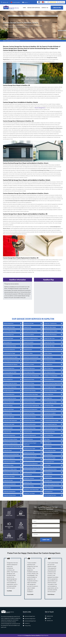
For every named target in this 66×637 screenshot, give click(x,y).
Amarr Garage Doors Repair (9, 327)
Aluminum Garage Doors (8, 323)
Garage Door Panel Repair (29, 413)
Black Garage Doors (8, 342)
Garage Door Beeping (8, 405)
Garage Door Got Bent (8, 480)
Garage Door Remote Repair (30, 428)
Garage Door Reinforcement (30, 424)
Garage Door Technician (29, 478)
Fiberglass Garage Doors (9, 390)
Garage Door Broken (8, 413)
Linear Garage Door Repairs (50, 386)
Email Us (26, 2)
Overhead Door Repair (48, 405)
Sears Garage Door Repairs (49, 457)
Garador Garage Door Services (10, 398)
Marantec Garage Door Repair (50, 390)
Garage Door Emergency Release (10, 439)
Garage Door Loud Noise (29, 364)
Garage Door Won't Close (49, 338)
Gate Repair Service (48, 357)
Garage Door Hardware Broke (10, 495)
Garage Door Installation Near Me (31, 338)
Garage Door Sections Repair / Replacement (30, 443)
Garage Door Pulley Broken (29, 420)
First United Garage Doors (9, 394)
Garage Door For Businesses (9, 461)
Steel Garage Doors (48, 472)
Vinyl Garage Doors (48, 480)
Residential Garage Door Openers (51, 428)
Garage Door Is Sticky (28, 345)
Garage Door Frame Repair (9, 476)
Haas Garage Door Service (49, 372)
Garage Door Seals (7, 431)
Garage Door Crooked (8, 428)
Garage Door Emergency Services (10, 443)
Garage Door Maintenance (29, 368)
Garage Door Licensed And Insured (31, 357)
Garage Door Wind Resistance (50, 334)
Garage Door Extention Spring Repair (11, 454)
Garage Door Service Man (29, 452)
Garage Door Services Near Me (30, 456)
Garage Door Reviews (28, 439)
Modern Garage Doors (48, 394)
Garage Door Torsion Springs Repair (31, 489)
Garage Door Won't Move (49, 342)
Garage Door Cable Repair (9, 416)
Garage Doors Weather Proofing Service (52, 349)
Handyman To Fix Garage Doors (50, 375)
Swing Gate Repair (48, 476)
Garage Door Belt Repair (9, 409)
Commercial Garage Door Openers (10, 364)
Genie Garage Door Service (49, 360)
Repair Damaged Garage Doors (50, 424)
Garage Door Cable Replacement (10, 420)
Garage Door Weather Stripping (50, 330)
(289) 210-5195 (57, 7)
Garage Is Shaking (48, 353)
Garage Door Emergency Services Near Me (12, 446)
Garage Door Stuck (28, 474)
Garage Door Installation (29, 334)
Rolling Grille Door (47, 443)
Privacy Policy (28, 625)
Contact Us (45, 7)
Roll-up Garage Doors (48, 435)
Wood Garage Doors (48, 491)
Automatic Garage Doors (9, 334)
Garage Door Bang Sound (9, 401)
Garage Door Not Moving (29, 383)
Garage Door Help (27, 327)
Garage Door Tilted (28, 482)
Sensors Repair (47, 465)
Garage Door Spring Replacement (31, 463)
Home (24, 7)
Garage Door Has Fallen (29, 323)
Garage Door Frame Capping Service (11, 472)
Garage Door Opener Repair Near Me (31, 405)
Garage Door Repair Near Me (30, 435)
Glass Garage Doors (48, 364)
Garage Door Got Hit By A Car (10, 484)
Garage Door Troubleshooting (50, 323)
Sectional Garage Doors (49, 461)
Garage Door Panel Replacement (30, 409)
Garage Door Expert (8, 450)
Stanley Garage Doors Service (50, 469)
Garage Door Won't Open (49, 345)
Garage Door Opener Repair (29, 401)
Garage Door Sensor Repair (29, 448)
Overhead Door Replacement (50, 409)
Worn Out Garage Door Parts (50, 495)
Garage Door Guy (7, 487)
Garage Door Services (33, 7)
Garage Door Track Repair (29, 493)
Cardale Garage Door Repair (9, 353)
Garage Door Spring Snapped (30, 470)
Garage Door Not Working (29, 386)
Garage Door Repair (28, 431)
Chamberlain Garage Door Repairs (10, 357)
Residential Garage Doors (49, 431)
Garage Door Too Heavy (29, 485)
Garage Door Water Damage (50, 327)
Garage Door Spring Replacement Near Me (32, 467)
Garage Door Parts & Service (30, 416)
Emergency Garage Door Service (10, 383)
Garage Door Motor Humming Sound (31, 375)
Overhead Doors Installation (50, 413)
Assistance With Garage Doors (10, 330)
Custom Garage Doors (8, 375)
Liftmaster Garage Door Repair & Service (52, 383)
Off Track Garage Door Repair (50, 401)
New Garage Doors (48, 398)
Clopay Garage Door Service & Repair (11, 360)
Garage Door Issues (28, 349)
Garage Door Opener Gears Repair (31, 394)
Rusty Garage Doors (48, 454)
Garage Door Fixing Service (9, 457)
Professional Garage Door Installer (51, 420)
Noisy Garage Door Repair (29, 372)
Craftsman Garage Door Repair (10, 372)
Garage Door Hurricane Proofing (30, 330)
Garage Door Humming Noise (9, 491)
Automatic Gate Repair (8, 338)
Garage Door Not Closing (29, 379)
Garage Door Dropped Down (9, 435)
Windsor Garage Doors (48, 487)
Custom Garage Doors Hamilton (13, 40)
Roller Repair (47, 439)
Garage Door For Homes (8, 465)
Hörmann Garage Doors (49, 379)
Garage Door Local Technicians (30, 360)
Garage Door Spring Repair (29, 459)
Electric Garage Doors (8, 379)
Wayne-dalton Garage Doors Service (51, 484)
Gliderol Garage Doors (48, 368)
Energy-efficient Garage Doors (10, 386)
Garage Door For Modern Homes (10, 469)
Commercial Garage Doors (9, 368)
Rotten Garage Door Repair (50, 450)
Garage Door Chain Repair (9, 424)
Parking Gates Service (48, 416)
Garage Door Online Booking (29, 390)
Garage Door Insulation (28, 342)
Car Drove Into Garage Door (9, 349)
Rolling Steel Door (48, 446)
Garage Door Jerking (28, 353)
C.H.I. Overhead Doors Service (10, 345)
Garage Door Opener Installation (30, 398)
